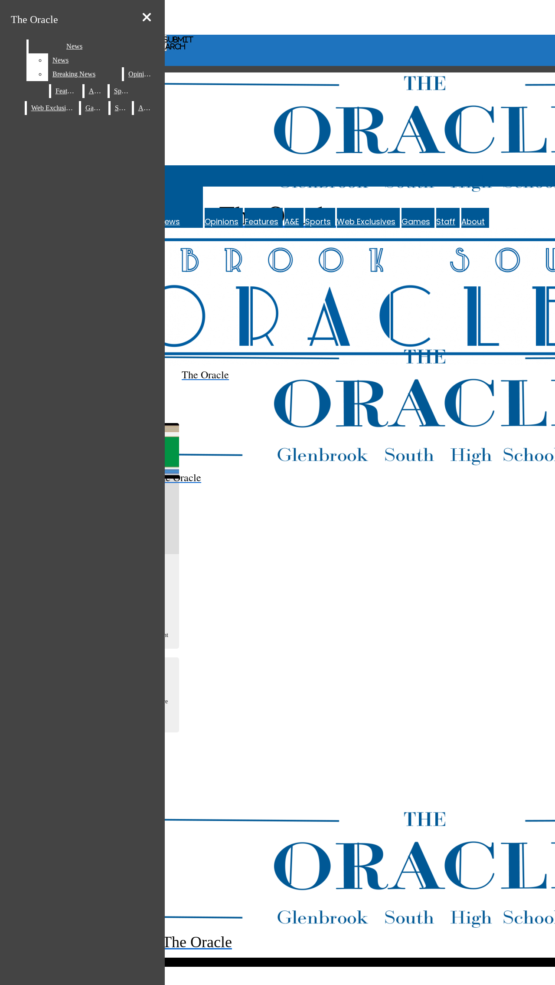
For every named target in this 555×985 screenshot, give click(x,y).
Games (416, 221)
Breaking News (73, 74)
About (473, 221)
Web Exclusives (366, 221)
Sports (318, 221)
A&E (291, 221)
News (74, 46)
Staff (445, 221)
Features (261, 221)
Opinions (221, 221)
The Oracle (34, 19)
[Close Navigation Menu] (146, 18)
